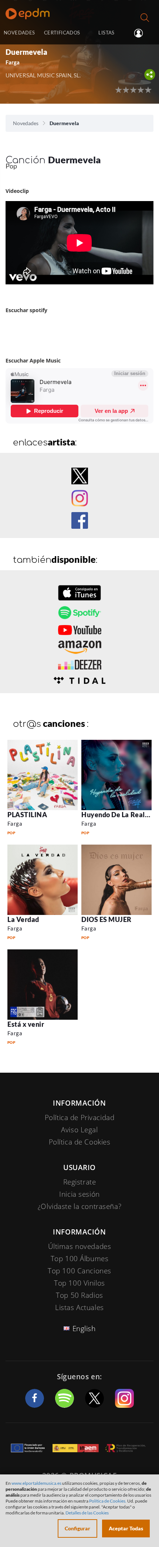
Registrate (79, 1182)
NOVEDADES (19, 33)
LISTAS (106, 33)
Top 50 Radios (79, 1295)
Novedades (25, 123)
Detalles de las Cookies (87, 1513)
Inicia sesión (141, 33)
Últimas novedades (79, 1246)
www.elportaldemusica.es (36, 1483)
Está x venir (25, 1024)
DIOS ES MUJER (106, 919)
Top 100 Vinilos (79, 1283)
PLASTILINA (27, 815)
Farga (14, 823)
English (84, 1328)
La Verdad (23, 919)
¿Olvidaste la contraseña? (79, 1206)
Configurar (77, 1528)
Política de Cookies (80, 1142)
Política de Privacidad (80, 1117)
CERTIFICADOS (62, 33)
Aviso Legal (79, 1130)
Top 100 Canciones (79, 1271)
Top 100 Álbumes (80, 1258)
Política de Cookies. (107, 1501)
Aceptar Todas (126, 1528)
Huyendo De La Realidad (120, 815)
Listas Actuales (79, 1307)
